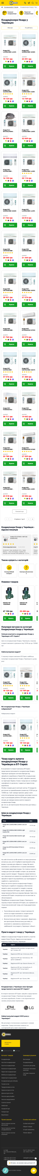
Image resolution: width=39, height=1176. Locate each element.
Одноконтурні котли (7, 1090)
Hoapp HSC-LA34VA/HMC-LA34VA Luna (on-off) (10, 52)
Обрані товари (27, 1126)
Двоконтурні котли (7, 1093)
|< (6, 519)
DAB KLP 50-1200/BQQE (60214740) (7, 604)
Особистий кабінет (29, 1123)
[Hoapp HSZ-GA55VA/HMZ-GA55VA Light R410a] (9, 379)
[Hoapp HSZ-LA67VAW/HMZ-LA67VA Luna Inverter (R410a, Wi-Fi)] (9, 499)
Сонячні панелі (6, 1102)
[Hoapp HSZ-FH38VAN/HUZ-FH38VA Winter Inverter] (9, 419)
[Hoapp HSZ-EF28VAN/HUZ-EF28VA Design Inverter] (28, 459)
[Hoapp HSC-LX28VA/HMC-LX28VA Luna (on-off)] (28, 101)
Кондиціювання (28, 1062)
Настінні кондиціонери (8, 1062)
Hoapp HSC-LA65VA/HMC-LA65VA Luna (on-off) (29, 131)
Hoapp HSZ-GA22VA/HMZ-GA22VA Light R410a (9, 92)
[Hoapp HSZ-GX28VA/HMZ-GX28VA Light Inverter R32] (9, 220)
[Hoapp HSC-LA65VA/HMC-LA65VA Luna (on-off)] (28, 141)
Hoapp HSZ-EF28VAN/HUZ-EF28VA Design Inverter (29, 449)
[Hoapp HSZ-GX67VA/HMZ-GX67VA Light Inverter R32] (28, 379)
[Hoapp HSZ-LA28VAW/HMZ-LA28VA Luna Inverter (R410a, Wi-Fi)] (9, 459)
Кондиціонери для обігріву (9, 1081)
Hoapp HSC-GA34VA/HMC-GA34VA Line (7, 171)
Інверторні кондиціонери (9, 1078)
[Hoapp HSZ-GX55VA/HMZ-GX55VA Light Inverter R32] (28, 300)
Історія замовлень (28, 1129)
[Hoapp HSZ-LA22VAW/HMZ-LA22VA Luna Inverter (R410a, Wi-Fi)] (28, 419)
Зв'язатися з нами (8, 1043)
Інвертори (4, 1105)
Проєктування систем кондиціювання (8, 1128)
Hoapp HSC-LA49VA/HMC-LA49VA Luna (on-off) (29, 211)
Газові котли (5, 1084)
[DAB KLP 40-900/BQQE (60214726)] (26, 614)
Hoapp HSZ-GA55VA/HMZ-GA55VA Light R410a (9, 370)
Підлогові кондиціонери (8, 1071)
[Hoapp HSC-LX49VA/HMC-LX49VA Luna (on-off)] (28, 499)
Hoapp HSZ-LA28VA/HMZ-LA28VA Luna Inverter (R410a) (29, 171)
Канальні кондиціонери (8, 1068)
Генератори (5, 1112)
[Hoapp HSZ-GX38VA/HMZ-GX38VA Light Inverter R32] (28, 61)
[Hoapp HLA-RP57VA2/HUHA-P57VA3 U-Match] (9, 141)
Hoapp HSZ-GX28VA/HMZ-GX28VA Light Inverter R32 (10, 211)
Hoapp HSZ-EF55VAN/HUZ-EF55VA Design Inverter (29, 330)
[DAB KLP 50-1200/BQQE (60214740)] (9, 614)
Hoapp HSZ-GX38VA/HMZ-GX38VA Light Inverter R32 (29, 52)
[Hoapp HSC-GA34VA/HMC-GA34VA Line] (9, 181)
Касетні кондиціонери (8, 1065)
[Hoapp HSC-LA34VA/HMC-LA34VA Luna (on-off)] (9, 61)
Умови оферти (27, 1132)
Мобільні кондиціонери (8, 1074)
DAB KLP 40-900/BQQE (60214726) (24, 604)
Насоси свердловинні (8, 1099)
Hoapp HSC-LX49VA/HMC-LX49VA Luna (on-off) (28, 489)
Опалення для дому (29, 1065)
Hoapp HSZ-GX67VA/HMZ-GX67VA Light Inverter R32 (29, 370)
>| (32, 519)
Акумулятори (5, 1108)
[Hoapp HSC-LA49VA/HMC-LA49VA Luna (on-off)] (28, 220)
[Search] (33, 3)
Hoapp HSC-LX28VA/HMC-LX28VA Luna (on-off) (28, 92)
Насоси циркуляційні (7, 1096)
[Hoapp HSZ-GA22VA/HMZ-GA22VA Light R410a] (9, 101)
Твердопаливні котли (7, 1087)
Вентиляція (26, 1059)
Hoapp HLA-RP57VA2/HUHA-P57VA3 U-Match (8, 131)
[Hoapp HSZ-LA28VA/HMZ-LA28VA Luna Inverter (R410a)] (28, 181)
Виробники (4, 1115)
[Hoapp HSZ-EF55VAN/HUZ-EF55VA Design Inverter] (28, 340)
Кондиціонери (5, 1059)
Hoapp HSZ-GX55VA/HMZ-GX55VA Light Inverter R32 (29, 290)
